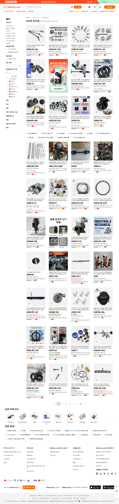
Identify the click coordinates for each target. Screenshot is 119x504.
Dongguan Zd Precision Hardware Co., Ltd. (35, 87)
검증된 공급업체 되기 (102, 462)
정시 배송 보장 (31, 459)
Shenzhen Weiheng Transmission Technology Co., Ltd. (80, 320)
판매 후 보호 (30, 462)
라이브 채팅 (76, 455)
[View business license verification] (76, 501)
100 (81, 403)
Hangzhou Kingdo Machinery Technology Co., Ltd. (58, 280)
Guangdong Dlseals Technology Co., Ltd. (103, 90)
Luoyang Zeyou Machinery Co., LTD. (103, 170)
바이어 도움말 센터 (78, 452)
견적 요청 (52, 455)
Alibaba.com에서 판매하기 (103, 452)
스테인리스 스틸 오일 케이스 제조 (16, 438)
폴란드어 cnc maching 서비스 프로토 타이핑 (76, 430)
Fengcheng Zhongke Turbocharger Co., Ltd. (58, 317)
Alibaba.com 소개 (9, 448)
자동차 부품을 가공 (25, 434)
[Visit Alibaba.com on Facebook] (97, 473)
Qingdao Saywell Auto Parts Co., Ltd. (80, 245)
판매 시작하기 (100, 455)
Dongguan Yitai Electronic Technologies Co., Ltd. (35, 172)
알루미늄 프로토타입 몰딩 (36, 438)
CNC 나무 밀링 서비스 (79, 137)
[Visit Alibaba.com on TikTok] (116, 473)
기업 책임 (6, 459)
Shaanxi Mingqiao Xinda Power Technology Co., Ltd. (35, 245)
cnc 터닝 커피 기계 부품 (54, 430)
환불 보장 (29, 455)
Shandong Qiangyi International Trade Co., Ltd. (80, 87)
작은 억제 (31, 137)
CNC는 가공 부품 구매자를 (42, 434)
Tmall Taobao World (50, 495)
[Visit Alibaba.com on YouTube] (112, 473)
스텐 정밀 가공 (84, 434)
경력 (5, 462)
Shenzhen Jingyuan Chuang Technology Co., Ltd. (58, 127)
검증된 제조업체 (54, 452)
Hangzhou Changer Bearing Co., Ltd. (80, 207)
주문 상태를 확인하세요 (103, 459)
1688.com (40, 495)
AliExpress (33, 495)
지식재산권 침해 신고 (79, 466)
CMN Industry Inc (99, 124)
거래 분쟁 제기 (77, 459)
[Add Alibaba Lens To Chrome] (29, 487)
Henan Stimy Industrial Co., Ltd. (58, 170)
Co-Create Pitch (8, 455)
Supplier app (50, 487)
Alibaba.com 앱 (66, 487)
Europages (86, 495)
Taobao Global (67, 495)
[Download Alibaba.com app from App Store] (95, 487)
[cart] (95, 7)
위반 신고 (75, 469)
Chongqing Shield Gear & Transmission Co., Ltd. (103, 207)
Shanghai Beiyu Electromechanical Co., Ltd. (58, 53)
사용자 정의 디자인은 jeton (100, 430)
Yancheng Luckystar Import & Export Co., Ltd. (35, 278)
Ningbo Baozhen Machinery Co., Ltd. (103, 53)
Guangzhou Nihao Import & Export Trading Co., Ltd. (80, 170)
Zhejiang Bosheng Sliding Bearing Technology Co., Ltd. (103, 280)
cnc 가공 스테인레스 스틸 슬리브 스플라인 (64, 434)
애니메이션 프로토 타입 (37, 430)
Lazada (60, 495)
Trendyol (79, 495)
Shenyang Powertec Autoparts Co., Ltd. (58, 207)
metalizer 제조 (11, 434)
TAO (74, 495)
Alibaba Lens (14, 487)
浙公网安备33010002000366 (90, 501)
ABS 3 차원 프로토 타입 (103, 133)
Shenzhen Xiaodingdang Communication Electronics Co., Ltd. (58, 357)
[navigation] (14, 211)
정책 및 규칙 (30, 471)
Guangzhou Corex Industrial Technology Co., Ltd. (35, 124)
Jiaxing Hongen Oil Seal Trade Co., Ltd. (35, 356)
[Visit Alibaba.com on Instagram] (108, 473)
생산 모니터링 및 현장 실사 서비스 (36, 466)
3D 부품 (24, 430)
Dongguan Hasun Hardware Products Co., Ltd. (103, 245)
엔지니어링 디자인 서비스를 (46, 137)
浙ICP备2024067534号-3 (107, 501)
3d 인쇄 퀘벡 (61, 133)
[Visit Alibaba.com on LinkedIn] (101, 473)
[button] (72, 7)
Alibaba (28, 17)
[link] (116, 486)
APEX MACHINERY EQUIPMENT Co (103, 316)
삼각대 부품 (109, 434)
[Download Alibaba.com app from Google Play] (109, 487)
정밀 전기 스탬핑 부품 (63, 137)
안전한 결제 (30, 452)
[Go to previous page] (54, 403)
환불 (74, 462)
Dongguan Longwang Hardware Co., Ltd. (35, 53)
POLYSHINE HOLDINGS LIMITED (35, 317)
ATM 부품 (89, 133)
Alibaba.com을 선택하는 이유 (12, 452)
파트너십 (98, 466)
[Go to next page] (84, 403)
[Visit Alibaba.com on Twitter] (104, 473)
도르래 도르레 (97, 434)
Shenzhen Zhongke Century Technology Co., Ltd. (80, 127)
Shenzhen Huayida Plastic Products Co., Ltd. (35, 211)
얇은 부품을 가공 (33, 133)
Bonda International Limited (79, 53)
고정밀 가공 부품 (12, 430)
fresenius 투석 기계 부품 (76, 133)
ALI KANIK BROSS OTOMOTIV (79, 281)
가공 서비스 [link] (45, 17)
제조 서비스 (36, 17)
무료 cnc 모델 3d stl (47, 133)
